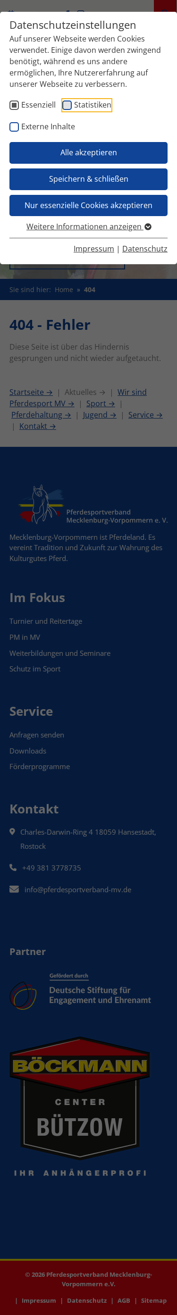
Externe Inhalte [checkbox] (48, 126)
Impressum (94, 248)
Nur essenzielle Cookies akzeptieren (88, 205)
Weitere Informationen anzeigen (84, 226)
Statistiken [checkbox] (92, 105)
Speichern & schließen (88, 179)
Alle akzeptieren (88, 152)
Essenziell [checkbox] (38, 105)
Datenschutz (145, 248)
